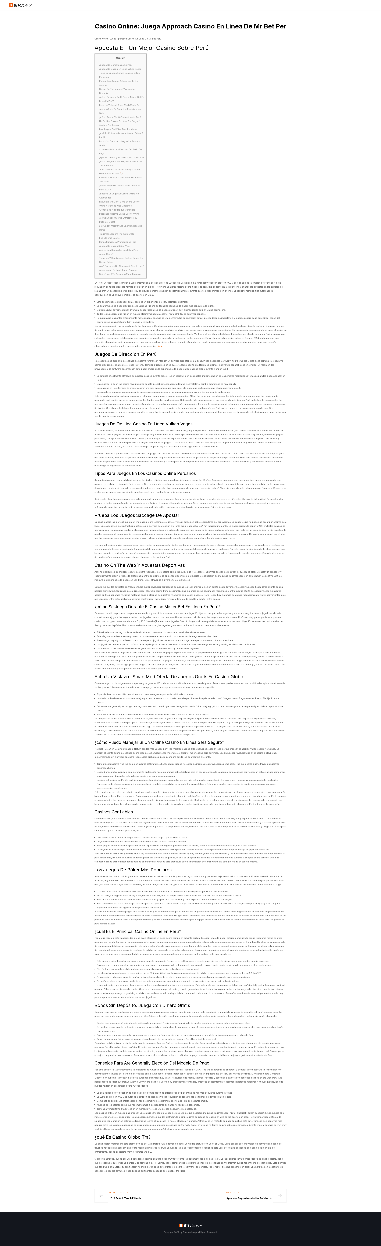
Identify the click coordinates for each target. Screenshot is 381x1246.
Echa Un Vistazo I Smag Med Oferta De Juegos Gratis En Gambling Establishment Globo (120, 109)
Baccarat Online (107, 221)
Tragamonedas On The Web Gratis (116, 233)
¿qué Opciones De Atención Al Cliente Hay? (121, 266)
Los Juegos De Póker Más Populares (118, 129)
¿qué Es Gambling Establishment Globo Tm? (121, 157)
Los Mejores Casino (109, 237)
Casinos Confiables (109, 125)
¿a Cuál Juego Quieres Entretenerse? (118, 217)
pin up (160, 346)
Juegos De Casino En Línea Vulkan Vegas (120, 69)
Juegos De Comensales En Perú (115, 64)
